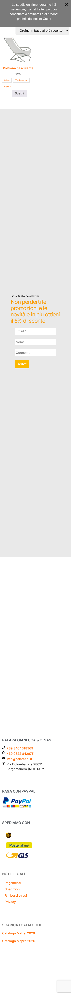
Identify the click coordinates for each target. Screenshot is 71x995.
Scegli (19, 93)
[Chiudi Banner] (66, 4)
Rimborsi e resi (16, 895)
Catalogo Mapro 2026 (18, 941)
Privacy (10, 902)
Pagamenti (13, 883)
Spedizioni (13, 889)
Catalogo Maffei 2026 (18, 933)
